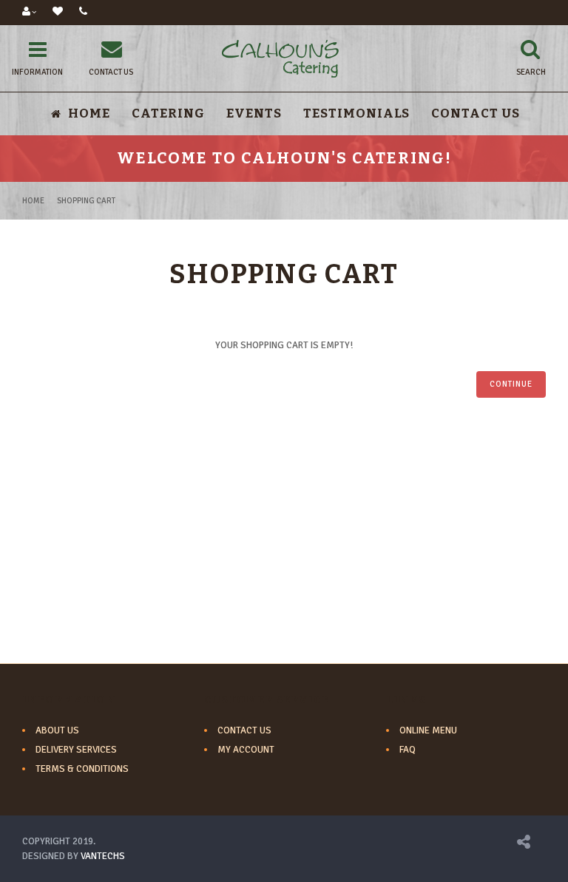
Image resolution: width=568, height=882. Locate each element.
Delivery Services (76, 750)
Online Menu (428, 730)
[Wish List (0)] (58, 12)
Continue (511, 384)
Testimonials (356, 113)
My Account (245, 750)
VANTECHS (103, 856)
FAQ (407, 750)
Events (254, 113)
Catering (168, 113)
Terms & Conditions (82, 769)
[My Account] (29, 12)
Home (33, 201)
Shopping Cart (86, 201)
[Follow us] (523, 844)
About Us (57, 730)
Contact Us (475, 113)
